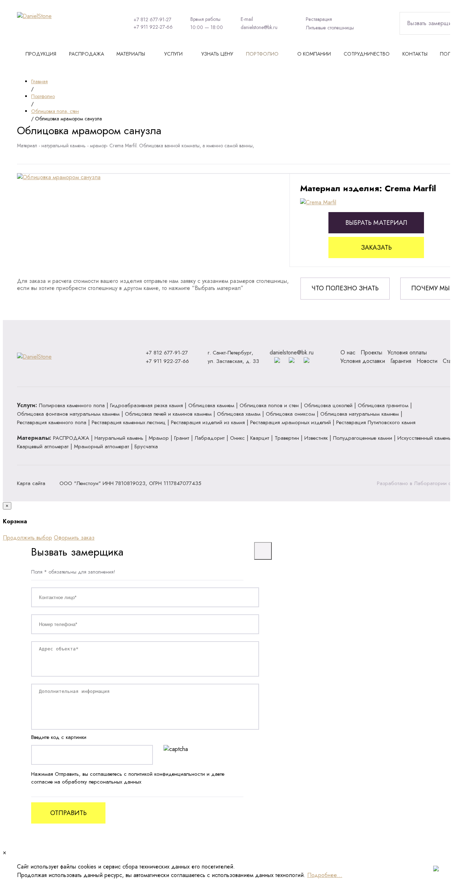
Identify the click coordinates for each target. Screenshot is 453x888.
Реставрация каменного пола (51, 422)
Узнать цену (217, 53)
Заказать (376, 247)
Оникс (237, 438)
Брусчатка (146, 446)
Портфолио (262, 53)
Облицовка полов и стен (269, 405)
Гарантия (400, 361)
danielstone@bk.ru (259, 27)
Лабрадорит (210, 438)
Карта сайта (31, 483)
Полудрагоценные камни (362, 438)
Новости (427, 361)
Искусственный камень (424, 438)
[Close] (263, 551)
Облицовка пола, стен (55, 111)
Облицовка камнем (211, 405)
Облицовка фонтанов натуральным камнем (68, 414)
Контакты (415, 53)
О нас (347, 352)
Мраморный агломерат (101, 446)
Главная (39, 81)
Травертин (287, 438)
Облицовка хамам (238, 414)
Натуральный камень (118, 438)
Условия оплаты (407, 352)
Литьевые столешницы (330, 27)
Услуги (173, 53)
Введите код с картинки (58, 737)
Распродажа (86, 53)
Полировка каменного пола (72, 405)
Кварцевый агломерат (43, 446)
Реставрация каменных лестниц (129, 422)
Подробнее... (324, 875)
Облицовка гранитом (383, 405)
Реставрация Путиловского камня (375, 422)
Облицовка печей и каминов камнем (168, 414)
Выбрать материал (376, 222)
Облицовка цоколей (328, 405)
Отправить (68, 813)
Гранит (181, 438)
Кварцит (259, 438)
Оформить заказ (74, 538)
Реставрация (319, 19)
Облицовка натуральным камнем (359, 414)
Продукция (40, 53)
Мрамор (159, 438)
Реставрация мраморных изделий (290, 422)
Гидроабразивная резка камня (146, 405)
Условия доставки (362, 361)
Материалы (130, 53)
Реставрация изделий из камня (208, 422)
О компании (314, 53)
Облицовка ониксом (290, 414)
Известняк (316, 438)
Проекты (371, 352)
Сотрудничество (367, 53)
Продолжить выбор (27, 538)
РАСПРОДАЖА (71, 438)
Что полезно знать (345, 288)
